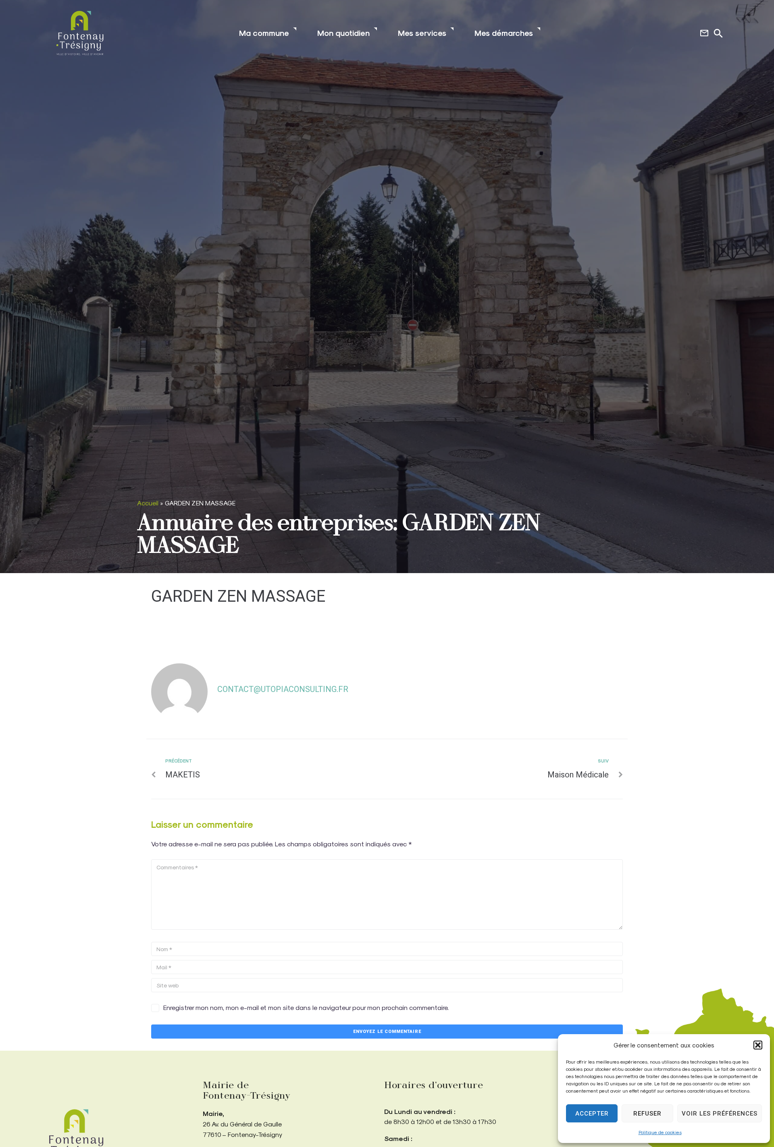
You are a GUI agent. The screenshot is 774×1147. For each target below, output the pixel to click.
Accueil (147, 503)
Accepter (592, 1113)
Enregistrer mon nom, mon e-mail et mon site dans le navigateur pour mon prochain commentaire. (306, 1007)
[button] (758, 1045)
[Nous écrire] (704, 33)
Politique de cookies (660, 1132)
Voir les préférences (719, 1113)
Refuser (647, 1113)
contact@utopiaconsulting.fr (282, 689)
